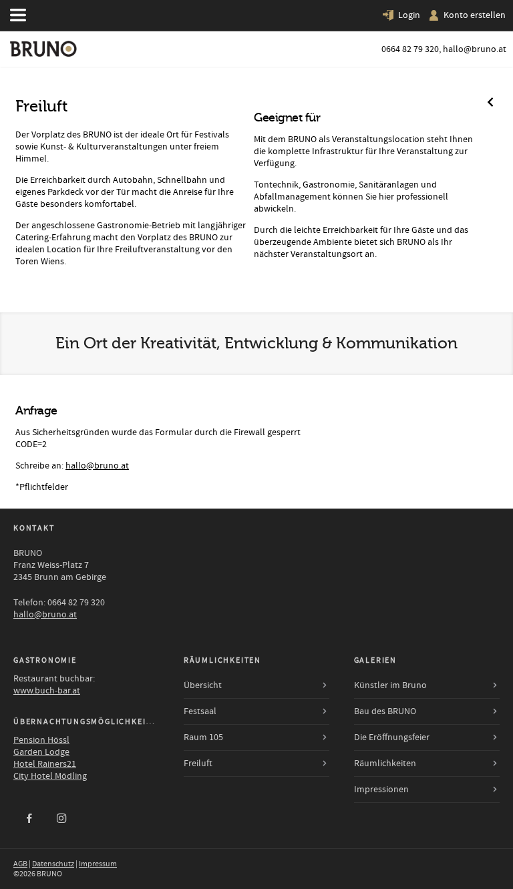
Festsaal (200, 711)
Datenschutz (53, 864)
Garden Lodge (41, 752)
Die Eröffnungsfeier (392, 737)
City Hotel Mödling (50, 776)
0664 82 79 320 (410, 49)
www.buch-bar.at (46, 691)
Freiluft (198, 764)
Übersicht (203, 685)
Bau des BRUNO (385, 711)
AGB (20, 864)
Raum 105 (203, 737)
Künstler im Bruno (390, 685)
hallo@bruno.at (474, 49)
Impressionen (381, 790)
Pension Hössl (41, 740)
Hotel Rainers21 (44, 764)
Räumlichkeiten (385, 764)
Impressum (98, 864)
